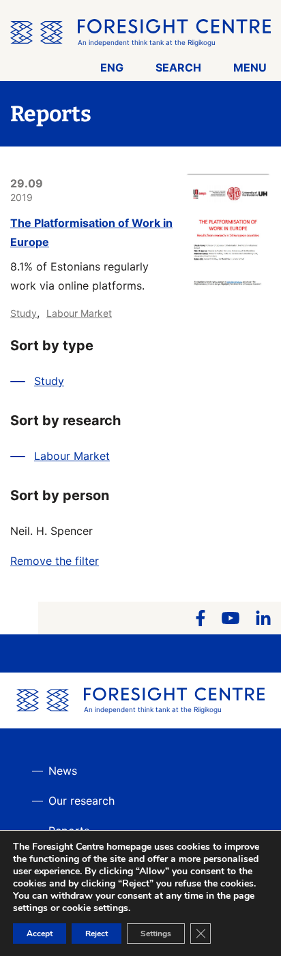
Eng (111, 67)
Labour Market (79, 313)
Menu (250, 67)
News (62, 770)
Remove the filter (54, 561)
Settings (155, 933)
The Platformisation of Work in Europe (91, 232)
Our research (81, 800)
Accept (40, 933)
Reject (96, 933)
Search (178, 67)
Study (23, 313)
